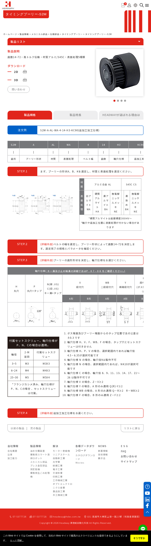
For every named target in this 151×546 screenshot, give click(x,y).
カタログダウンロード (85, 457)
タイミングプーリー (72, 34)
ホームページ (10, 34)
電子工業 (58, 469)
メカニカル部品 (39, 34)
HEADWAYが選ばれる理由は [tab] (121, 115)
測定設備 (35, 469)
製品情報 (24, 34)
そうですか (139, 538)
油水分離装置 (37, 450)
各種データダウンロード (85, 448)
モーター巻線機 (61, 450)
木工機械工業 (60, 494)
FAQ (123, 451)
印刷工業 (58, 476)
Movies (80, 462)
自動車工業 (59, 458)
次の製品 (35, 428)
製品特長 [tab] (75, 115)
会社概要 (12, 450)
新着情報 (103, 450)
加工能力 (12, 458)
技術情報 (103, 454)
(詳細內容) (47, 244)
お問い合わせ (129, 456)
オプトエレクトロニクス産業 (62, 485)
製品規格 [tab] (30, 115)
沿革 (10, 454)
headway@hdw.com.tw (67, 516)
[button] (114, 100)
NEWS (102, 446)
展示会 (101, 458)
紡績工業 (58, 465)
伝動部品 (54, 34)
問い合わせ (19, 89)
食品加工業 (59, 491)
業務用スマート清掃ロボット (40, 456)
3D (16, 80)
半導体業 (58, 472)
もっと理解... (17, 540)
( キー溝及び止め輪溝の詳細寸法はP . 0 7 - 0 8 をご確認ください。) (85, 271)
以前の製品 (17, 428)
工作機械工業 (60, 480)
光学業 (56, 461)
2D (16, 72)
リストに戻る (132, 428)
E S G (124, 446)
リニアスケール (61, 454)
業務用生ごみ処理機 (40, 474)
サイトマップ (129, 461)
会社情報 (13, 446)
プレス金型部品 (38, 465)
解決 (55, 446)
